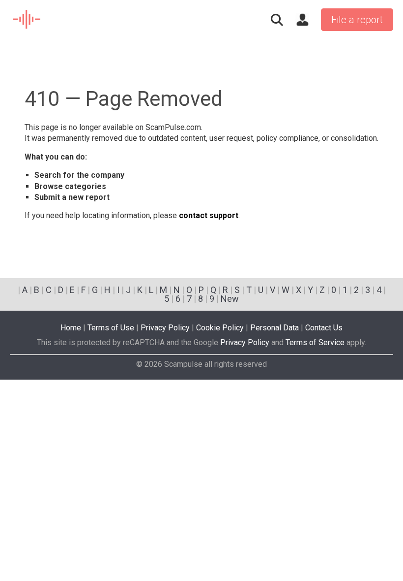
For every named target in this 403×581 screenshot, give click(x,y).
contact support (208, 215)
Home (70, 327)
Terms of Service (315, 342)
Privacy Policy (165, 327)
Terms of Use (110, 327)
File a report (357, 20)
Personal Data (274, 327)
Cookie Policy (220, 327)
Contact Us (324, 327)
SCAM (27, 20)
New (230, 298)
